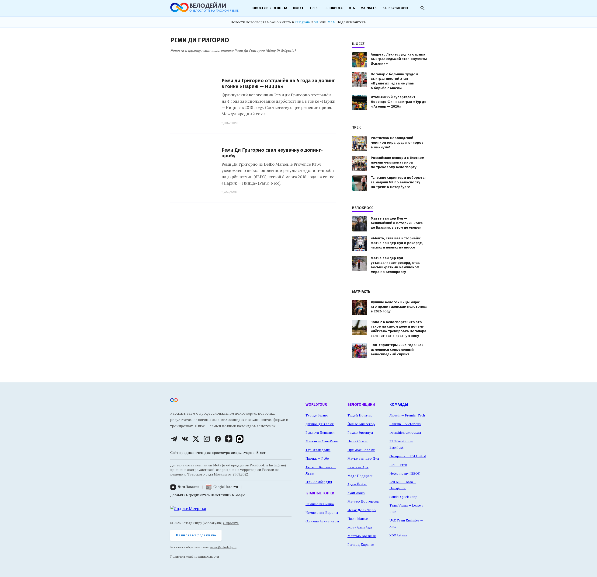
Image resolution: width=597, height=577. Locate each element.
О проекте (231, 523)
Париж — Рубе (317, 458)
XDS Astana (398, 535)
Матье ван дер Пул (363, 458)
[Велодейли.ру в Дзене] (229, 439)
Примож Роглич (361, 450)
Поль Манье (357, 519)
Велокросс (333, 8)
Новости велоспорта (268, 8)
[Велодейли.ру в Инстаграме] (207, 439)
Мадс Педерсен (360, 476)
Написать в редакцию (196, 535)
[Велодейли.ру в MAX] (239, 439)
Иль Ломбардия (318, 482)
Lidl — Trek (398, 465)
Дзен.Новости (188, 487)
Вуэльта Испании (320, 432)
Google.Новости (225, 487)
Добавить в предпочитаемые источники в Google (207, 495)
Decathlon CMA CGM (405, 432)
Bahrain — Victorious (405, 424)
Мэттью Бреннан (361, 536)
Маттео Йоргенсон (363, 501)
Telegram (302, 22)
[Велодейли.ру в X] (196, 439)
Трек (314, 8)
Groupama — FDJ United (407, 456)
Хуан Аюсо (356, 493)
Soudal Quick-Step (403, 497)
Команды (398, 404)
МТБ (351, 8)
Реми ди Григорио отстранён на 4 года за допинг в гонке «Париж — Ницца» (278, 83)
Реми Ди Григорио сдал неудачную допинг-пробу (272, 153)
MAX (331, 22)
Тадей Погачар (359, 415)
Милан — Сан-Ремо (321, 441)
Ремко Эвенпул (360, 432)
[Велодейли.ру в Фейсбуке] (218, 439)
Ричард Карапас (360, 544)
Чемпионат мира (319, 504)
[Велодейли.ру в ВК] (185, 439)
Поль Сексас (357, 441)
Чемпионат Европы (321, 513)
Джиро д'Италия (319, 424)
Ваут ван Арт (357, 467)
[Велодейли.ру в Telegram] (174, 439)
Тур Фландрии (317, 450)
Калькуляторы (395, 8)
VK (316, 22)
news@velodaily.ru (223, 547)
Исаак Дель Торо (361, 510)
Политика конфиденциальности (194, 557)
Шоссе (298, 8)
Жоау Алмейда (359, 527)
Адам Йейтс (357, 484)
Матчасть (369, 8)
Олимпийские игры (322, 521)
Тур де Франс (316, 415)
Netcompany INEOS (404, 473)
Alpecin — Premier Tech (407, 415)
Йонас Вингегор (361, 424)
